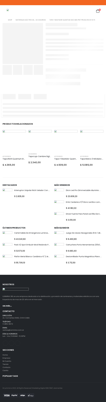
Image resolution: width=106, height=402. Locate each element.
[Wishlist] (91, 11)
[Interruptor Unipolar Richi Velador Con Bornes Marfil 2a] (7, 193)
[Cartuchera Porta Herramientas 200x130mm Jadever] (59, 248)
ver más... (7, 305)
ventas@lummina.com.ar (13, 330)
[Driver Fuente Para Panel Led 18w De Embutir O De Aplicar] (59, 217)
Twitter (11, 343)
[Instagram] (101, 2)
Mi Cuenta (7, 361)
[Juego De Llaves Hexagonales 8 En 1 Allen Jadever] (59, 236)
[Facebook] (94, 2)
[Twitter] (98, 2)
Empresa (6, 358)
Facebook (5, 343)
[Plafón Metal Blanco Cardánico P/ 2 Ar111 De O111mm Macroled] (7, 260)
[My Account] (85, 11)
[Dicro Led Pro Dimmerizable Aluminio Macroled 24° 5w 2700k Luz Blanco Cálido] (59, 193)
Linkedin (17, 343)
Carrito (5, 370)
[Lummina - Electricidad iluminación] (20, 11)
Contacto (7, 367)
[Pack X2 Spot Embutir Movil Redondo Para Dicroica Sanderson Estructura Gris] (7, 248)
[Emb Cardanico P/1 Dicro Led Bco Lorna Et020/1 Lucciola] (59, 205)
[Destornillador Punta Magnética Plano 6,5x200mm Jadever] (59, 260)
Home (5, 355)
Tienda (5, 364)
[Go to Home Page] (3, 20)
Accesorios (7, 156)
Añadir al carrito (21, 134)
